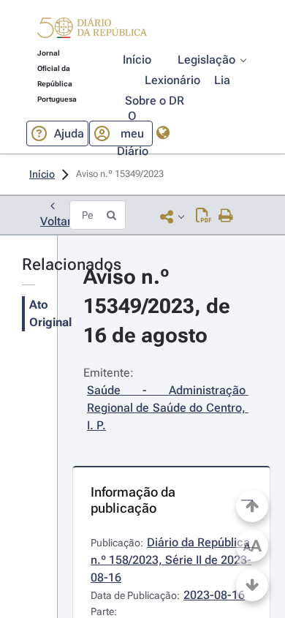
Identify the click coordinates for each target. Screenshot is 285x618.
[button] (92, 30)
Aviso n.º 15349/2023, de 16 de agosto (159, 306)
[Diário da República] (92, 31)
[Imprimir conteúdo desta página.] (226, 216)
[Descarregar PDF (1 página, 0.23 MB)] (203, 216)
